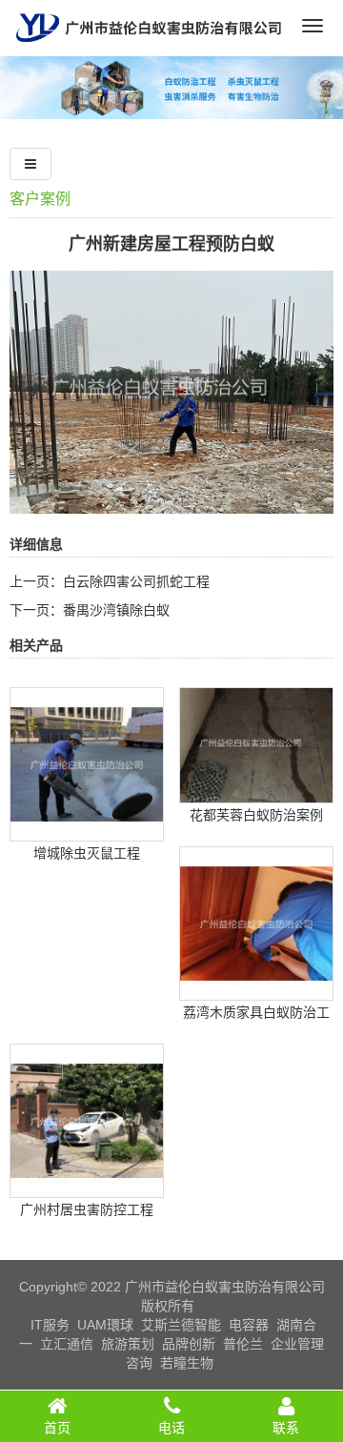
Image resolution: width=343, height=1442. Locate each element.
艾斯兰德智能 (181, 1324)
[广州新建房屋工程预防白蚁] (171, 500)
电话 (171, 1427)
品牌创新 (188, 1343)
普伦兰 (243, 1343)
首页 (57, 1427)
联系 (285, 1427)
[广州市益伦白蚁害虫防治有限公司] (149, 48)
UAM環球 (105, 1324)
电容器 (249, 1324)
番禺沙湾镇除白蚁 (116, 610)
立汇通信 (66, 1343)
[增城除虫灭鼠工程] (86, 827)
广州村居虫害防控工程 (86, 1209)
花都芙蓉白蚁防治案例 (256, 815)
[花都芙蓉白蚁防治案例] (256, 789)
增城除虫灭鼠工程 (86, 853)
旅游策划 (127, 1343)
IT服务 (50, 1324)
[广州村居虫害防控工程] (86, 1183)
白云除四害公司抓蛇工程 (136, 581)
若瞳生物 (186, 1363)
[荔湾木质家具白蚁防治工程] (256, 986)
